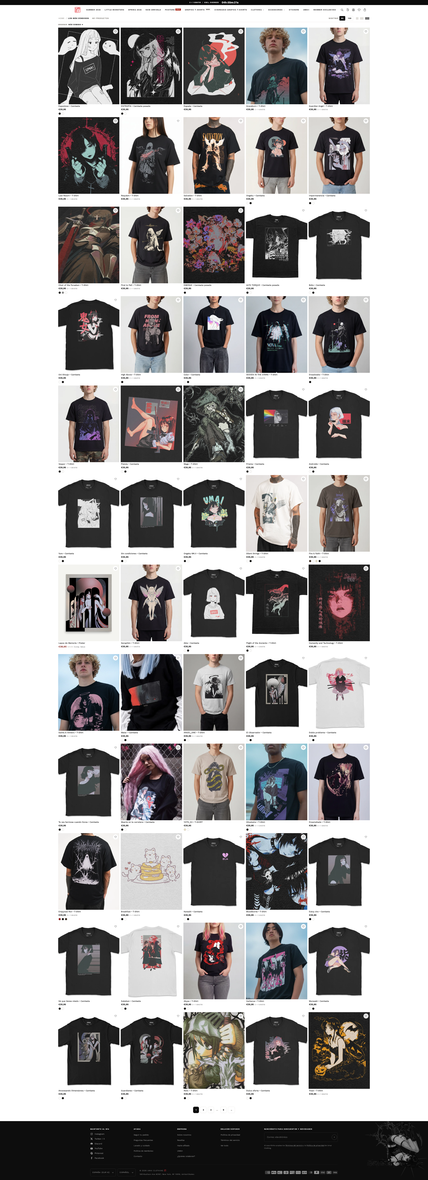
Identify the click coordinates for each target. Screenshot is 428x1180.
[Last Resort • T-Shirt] (88, 155)
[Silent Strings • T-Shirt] (276, 513)
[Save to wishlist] (115, 31)
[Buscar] (342, 10)
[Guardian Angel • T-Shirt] (339, 66)
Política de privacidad (230, 1135)
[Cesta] (365, 10)
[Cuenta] (353, 10)
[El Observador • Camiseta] (276, 692)
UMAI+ (306, 10)
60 (342, 18)
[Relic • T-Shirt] (214, 1050)
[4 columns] (362, 18)
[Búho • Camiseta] (339, 245)
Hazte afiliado (183, 1146)
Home (62, 18)
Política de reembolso (143, 1151)
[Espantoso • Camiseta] (88, 66)
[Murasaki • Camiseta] (339, 961)
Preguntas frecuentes (143, 1140)
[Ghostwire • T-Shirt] (276, 782)
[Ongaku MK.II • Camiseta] (214, 513)
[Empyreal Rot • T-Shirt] (88, 871)
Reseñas (181, 1140)
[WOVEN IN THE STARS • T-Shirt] (276, 334)
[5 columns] (367, 18)
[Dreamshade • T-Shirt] (339, 782)
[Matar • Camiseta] (151, 692)
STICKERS (294, 10)
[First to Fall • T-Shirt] (151, 245)
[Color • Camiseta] (214, 334)
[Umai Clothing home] (77, 10)
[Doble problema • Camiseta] (339, 692)
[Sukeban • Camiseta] (151, 961)
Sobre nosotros (184, 1135)
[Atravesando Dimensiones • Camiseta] (88, 1050)
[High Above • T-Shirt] (151, 334)
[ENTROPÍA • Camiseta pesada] (151, 66)
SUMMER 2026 (93, 10)
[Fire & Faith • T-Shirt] (339, 513)
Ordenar (63, 24)
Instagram (99, 1134)
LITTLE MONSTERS (114, 10)
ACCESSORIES (275, 10)
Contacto (138, 1156)
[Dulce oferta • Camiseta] (276, 1050)
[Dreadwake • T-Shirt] (339, 334)
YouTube (98, 1148)
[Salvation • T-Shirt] (214, 155)
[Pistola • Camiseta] (151, 424)
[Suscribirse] (334, 1137)
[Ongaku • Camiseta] (276, 155)
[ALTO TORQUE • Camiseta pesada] (276, 245)
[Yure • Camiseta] (88, 513)
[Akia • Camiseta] (214, 603)
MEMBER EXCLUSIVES (324, 10)
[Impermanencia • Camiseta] (339, 155)
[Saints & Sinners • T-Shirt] (88, 692)
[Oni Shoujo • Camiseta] (88, 334)
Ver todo (224, 1146)
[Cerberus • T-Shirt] (276, 961)
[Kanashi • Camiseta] (214, 871)
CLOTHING (256, 10)
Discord (98, 1144)
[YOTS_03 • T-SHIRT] (214, 782)
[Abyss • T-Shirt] (214, 961)
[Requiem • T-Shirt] (151, 155)
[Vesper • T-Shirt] (88, 424)
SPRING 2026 (135, 10)
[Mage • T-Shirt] (214, 424)
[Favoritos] (359, 10)
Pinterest (99, 1153)
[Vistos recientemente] (348, 10)
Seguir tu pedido (141, 1135)
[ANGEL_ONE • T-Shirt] (214, 692)
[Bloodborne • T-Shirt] (276, 871)
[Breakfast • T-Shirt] (151, 871)
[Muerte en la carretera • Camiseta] (151, 782)
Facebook (99, 1158)
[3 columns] (357, 18)
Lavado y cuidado (142, 1146)
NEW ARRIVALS (153, 10)
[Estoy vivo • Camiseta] (339, 871)
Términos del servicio (230, 1140)
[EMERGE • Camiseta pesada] (214, 245)
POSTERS (172, 10)
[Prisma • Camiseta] (276, 424)
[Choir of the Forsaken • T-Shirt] (88, 245)
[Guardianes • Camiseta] (151, 1050)
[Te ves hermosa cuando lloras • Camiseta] (88, 782)
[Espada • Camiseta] (214, 66)
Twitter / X (100, 1139)
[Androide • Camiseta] (339, 424)
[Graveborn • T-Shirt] (276, 66)
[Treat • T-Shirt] (339, 1050)
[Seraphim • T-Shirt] (151, 603)
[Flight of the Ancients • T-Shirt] (276, 603)
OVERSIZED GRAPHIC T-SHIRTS (231, 10)
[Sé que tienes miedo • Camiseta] (88, 961)
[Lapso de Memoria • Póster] (88, 603)
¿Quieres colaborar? (186, 1156)
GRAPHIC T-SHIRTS (197, 10)
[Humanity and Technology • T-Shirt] (339, 603)
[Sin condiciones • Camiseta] (151, 513)
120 (349, 18)
